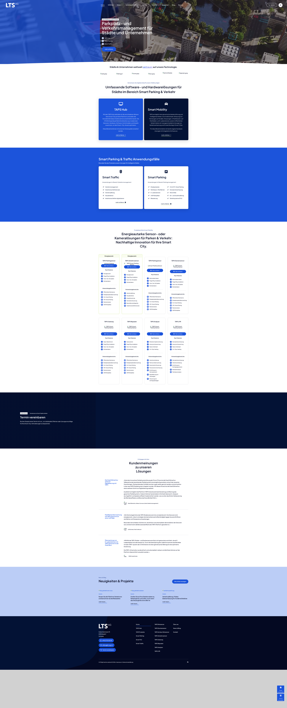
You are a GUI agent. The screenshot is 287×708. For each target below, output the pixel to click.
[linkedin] (187, 662)
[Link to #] (281, 5)
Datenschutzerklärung (128, 662)
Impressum (119, 662)
